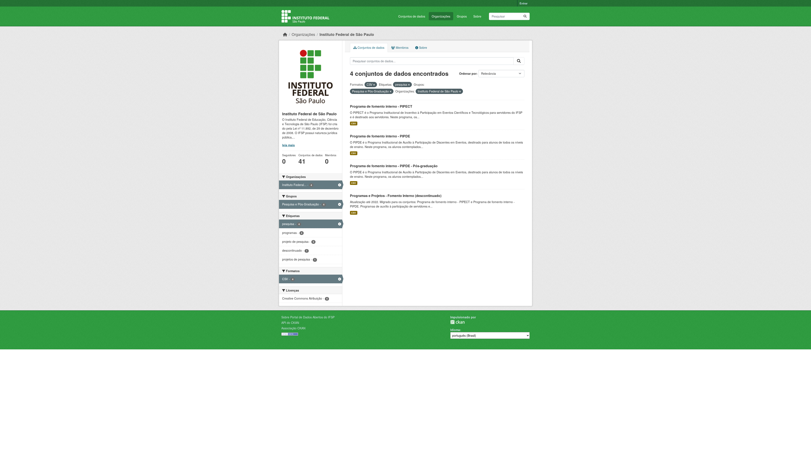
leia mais (288, 145)
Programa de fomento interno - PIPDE (380, 136)
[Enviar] (525, 16)
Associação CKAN (293, 328)
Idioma (455, 330)
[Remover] (374, 84)
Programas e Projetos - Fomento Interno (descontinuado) (395, 195)
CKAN (457, 322)
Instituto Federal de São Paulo (347, 34)
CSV (353, 123)
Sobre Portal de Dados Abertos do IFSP (308, 317)
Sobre (477, 16)
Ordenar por (467, 73)
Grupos (462, 16)
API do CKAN (290, 322)
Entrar (524, 3)
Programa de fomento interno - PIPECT (381, 106)
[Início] (285, 34)
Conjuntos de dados (411, 16)
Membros (401, 47)
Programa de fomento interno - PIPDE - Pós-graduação (394, 165)
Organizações (441, 16)
